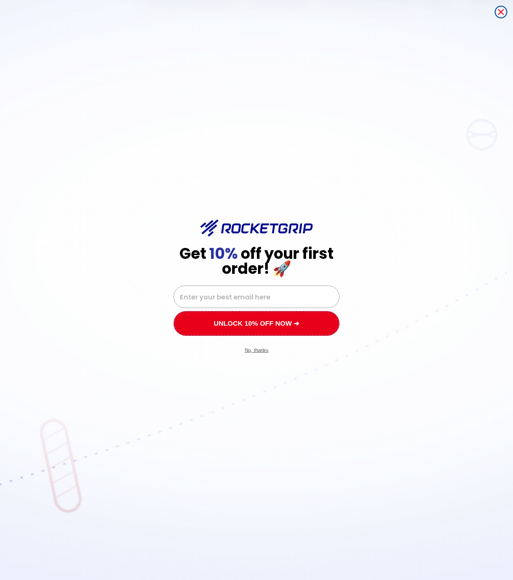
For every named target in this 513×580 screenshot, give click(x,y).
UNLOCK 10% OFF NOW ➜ (256, 323)
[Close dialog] (501, 12)
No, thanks (257, 350)
